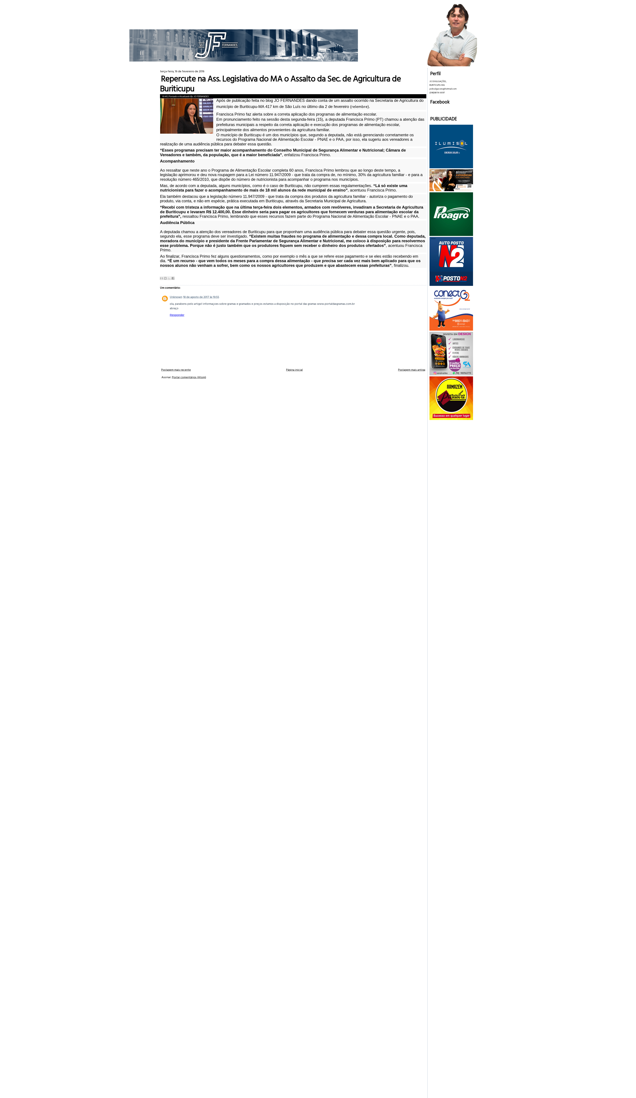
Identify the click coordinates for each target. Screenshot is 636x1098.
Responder (177, 315)
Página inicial (294, 369)
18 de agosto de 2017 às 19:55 (201, 297)
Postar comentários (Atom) (189, 377)
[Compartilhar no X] (169, 278)
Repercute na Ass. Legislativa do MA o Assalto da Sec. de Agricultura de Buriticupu (280, 83)
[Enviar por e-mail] (161, 278)
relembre (359, 106)
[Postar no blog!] (165, 278)
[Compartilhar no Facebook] (173, 278)
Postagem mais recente (176, 369)
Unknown (176, 297)
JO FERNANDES (201, 96)
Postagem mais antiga (411, 369)
